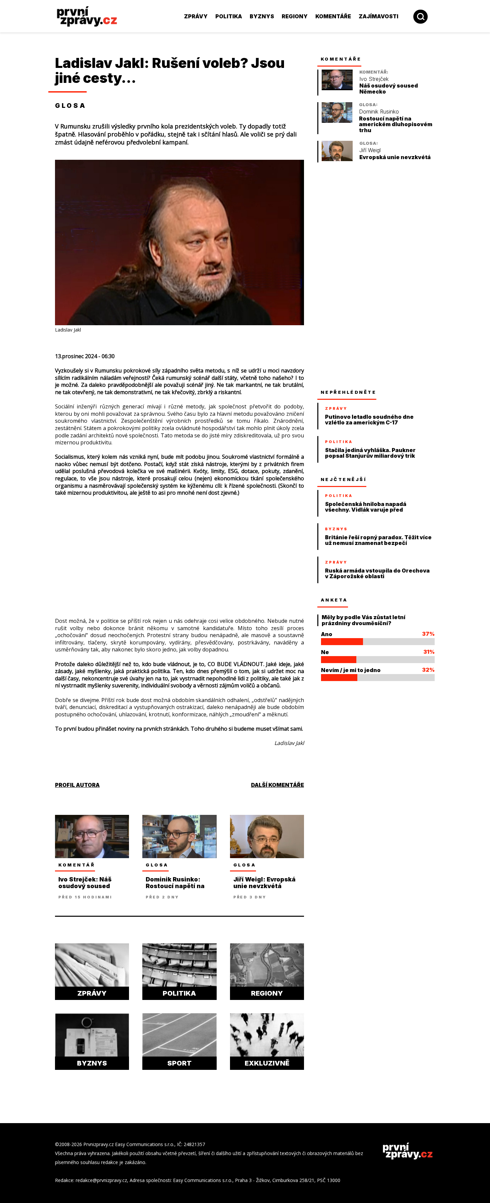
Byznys (262, 16)
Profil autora (77, 785)
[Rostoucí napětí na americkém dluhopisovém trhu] (337, 121)
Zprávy (196, 16)
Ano (326, 634)
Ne (325, 652)
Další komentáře (277, 785)
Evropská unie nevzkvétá (395, 157)
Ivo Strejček (374, 79)
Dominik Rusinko (379, 112)
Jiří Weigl (370, 150)
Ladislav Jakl (99, 63)
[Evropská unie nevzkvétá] (337, 159)
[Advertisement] (179, 550)
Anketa (334, 599)
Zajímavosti (378, 16)
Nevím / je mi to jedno (351, 670)
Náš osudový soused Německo (388, 89)
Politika (228, 16)
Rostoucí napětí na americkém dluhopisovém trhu (395, 124)
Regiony (295, 16)
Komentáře (333, 16)
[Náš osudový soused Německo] (337, 88)
